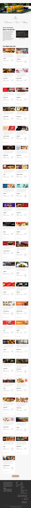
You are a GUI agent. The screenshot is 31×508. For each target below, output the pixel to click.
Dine (16, 483)
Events (17, 486)
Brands (17, 482)
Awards (22, 483)
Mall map (22, 486)
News (21, 482)
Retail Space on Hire (24, 493)
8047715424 (25, 22)
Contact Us (22, 487)
